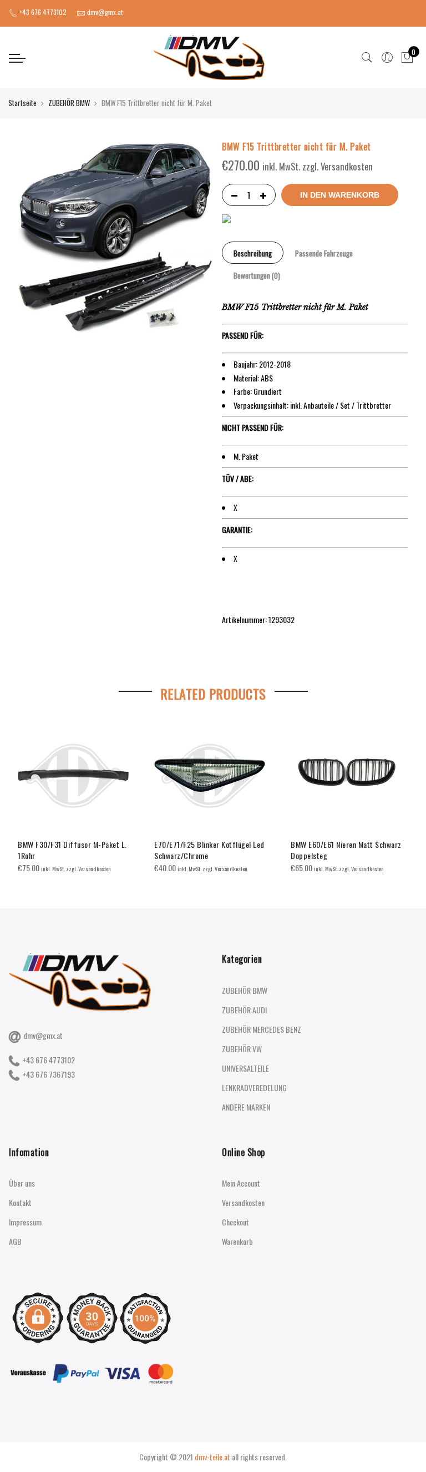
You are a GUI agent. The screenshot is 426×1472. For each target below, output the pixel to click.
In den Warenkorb (339, 194)
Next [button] (398, 789)
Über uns (22, 1183)
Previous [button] (27, 789)
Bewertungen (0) (257, 275)
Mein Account (241, 1183)
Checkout (235, 1222)
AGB (15, 1241)
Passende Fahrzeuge (324, 253)
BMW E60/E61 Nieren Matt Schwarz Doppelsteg (346, 849)
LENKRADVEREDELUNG (254, 1087)
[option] (77, 797)
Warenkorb (237, 1241)
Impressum (25, 1222)
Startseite (22, 102)
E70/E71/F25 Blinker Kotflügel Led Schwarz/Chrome (209, 849)
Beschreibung (253, 253)
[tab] (252, 253)
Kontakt (20, 1202)
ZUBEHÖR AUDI (244, 1010)
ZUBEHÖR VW (242, 1048)
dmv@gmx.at (43, 1035)
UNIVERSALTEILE (245, 1068)
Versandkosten (243, 1202)
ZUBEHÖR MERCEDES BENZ (261, 1029)
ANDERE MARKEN (246, 1107)
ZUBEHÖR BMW (69, 102)
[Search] (367, 57)
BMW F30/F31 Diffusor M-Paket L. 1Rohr (72, 849)
